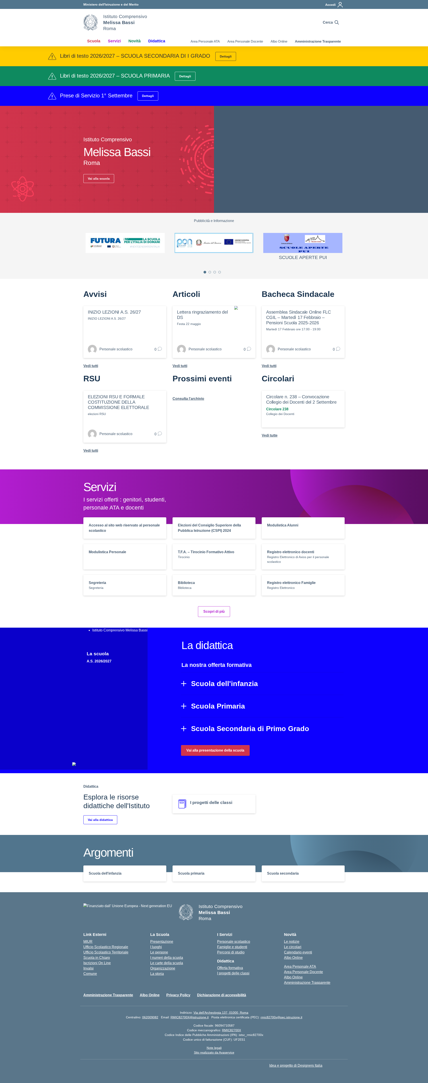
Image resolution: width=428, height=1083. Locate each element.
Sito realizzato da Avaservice (214, 1052)
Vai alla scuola (99, 178)
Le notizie (291, 941)
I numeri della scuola (166, 958)
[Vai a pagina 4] (219, 272)
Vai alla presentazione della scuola (215, 750)
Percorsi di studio (231, 952)
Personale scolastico (233, 941)
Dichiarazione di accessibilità (221, 995)
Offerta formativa (230, 968)
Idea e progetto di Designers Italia (295, 1065)
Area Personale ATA (205, 41)
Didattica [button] (156, 41)
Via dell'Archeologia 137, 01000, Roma (220, 1012)
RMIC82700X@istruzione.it (190, 1017)
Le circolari (292, 947)
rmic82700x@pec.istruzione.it (281, 1017)
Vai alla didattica (100, 820)
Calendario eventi (298, 952)
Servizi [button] (114, 41)
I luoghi (156, 947)
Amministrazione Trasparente (318, 41)
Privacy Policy (178, 995)
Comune (90, 974)
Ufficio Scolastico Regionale (105, 947)
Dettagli (226, 56)
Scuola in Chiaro (96, 958)
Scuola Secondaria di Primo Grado (250, 729)
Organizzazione (162, 968)
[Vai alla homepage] (90, 22)
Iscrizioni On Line (97, 963)
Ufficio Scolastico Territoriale (105, 952)
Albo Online (279, 41)
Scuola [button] (93, 41)
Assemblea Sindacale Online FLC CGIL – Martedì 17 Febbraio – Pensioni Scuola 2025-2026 (298, 317)
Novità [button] (134, 41)
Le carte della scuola (166, 963)
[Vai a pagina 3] (214, 272)
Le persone (159, 952)
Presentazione (161, 941)
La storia (157, 974)
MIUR (88, 941)
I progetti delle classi (233, 973)
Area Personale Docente (245, 41)
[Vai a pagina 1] (205, 272)
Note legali (214, 1048)
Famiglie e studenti (232, 947)
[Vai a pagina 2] (209, 272)
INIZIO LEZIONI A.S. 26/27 (114, 312)
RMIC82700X (231, 1030)
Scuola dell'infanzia (224, 684)
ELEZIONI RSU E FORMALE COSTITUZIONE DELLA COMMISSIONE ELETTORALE (118, 402)
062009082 (150, 1017)
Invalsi (88, 968)
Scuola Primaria (218, 706)
